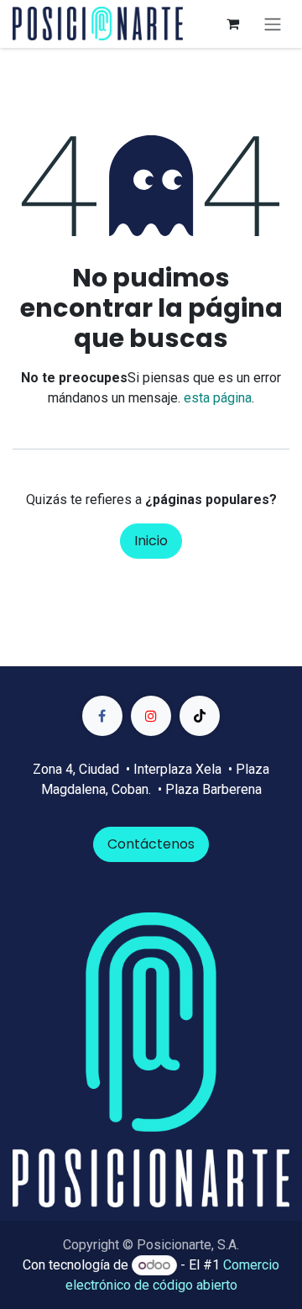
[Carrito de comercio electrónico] (232, 23)
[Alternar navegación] (272, 24)
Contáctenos (151, 844)
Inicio (151, 540)
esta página (218, 398)
